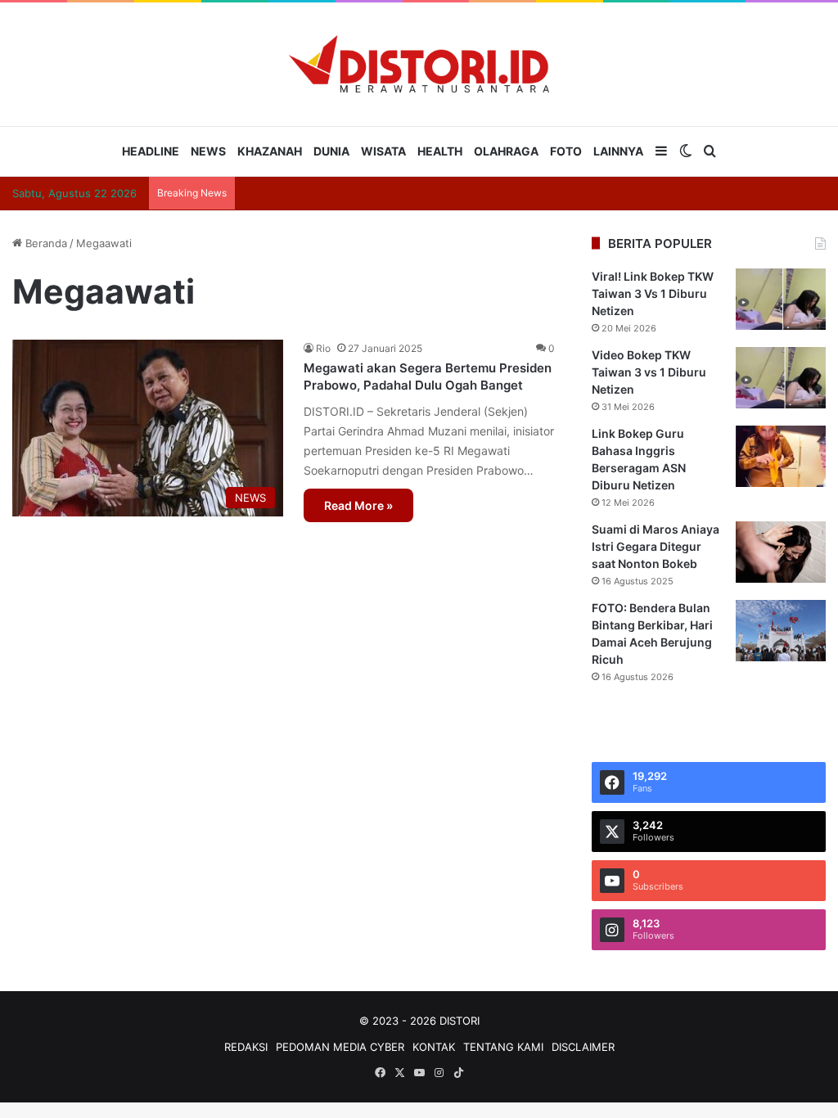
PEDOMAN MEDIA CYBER (340, 1046)
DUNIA (331, 151)
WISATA (383, 151)
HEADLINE (150, 151)
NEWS (208, 151)
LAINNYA (618, 151)
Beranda (44, 243)
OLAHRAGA (506, 151)
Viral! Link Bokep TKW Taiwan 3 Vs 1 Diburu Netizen (653, 293)
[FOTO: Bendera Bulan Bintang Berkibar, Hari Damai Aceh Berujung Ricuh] (781, 630)
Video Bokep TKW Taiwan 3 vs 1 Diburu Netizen (649, 372)
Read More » (358, 505)
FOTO (566, 151)
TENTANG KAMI (503, 1046)
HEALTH (439, 151)
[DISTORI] (418, 63)
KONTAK (433, 1046)
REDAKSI (246, 1046)
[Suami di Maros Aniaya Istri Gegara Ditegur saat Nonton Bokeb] (781, 552)
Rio (323, 348)
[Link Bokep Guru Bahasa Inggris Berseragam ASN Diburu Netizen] (781, 456)
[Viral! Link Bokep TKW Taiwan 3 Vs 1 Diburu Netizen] (781, 299)
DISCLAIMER (583, 1046)
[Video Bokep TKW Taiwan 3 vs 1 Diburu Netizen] (781, 377)
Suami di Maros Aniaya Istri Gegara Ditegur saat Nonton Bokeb (655, 546)
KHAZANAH (269, 151)
